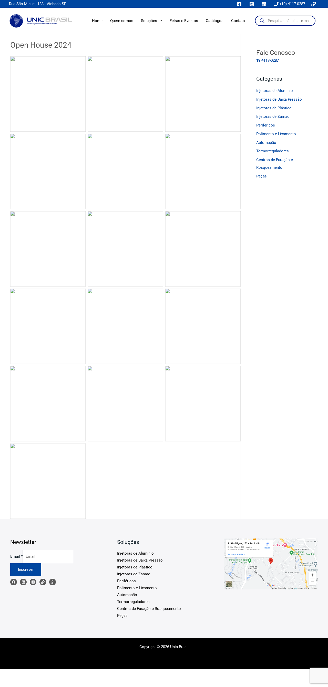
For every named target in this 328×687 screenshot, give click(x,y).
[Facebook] (13, 582)
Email (16, 556)
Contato (238, 20)
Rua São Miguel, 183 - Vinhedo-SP (37, 4)
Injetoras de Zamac (272, 116)
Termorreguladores (272, 151)
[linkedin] (264, 4)
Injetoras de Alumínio (274, 90)
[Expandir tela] (24, 673)
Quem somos (121, 20)
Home (97, 20)
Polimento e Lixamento (276, 134)
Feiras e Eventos (184, 20)
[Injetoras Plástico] (52, 582)
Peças (261, 176)
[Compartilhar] (40, 673)
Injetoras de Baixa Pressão (279, 99)
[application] (159, 20)
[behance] (314, 4)
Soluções (149, 20)
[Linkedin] (23, 582)
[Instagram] (33, 582)
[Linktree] (42, 582)
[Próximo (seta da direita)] (24, 682)
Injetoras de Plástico (274, 108)
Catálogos (214, 20)
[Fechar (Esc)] (57, 673)
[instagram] (252, 4)
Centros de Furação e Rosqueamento (149, 608)
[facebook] (240, 4)
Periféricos (265, 125)
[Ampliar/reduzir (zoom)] (7, 673)
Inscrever (26, 569)
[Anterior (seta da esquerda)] (7, 682)
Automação (266, 142)
